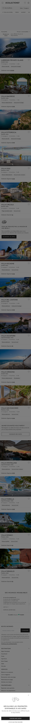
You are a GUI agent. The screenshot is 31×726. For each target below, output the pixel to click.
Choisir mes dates (15, 718)
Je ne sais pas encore (16, 722)
